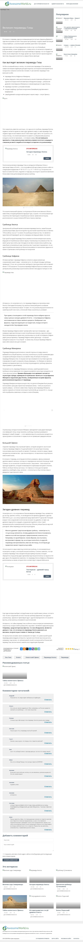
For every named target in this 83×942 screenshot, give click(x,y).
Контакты (76, 938)
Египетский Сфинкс (32, 657)
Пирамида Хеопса (50, 657)
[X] (27, 649)
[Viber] (33, 649)
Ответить (48, 700)
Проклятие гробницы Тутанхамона (64, 885)
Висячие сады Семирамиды (13, 884)
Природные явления (72, 4)
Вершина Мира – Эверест (72, 18)
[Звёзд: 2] (68, 649)
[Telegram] (39, 649)
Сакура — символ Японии (72, 45)
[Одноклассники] (24, 649)
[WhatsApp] (36, 649)
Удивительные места (58, 4)
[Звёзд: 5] (76, 649)
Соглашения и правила (42, 938)
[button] (52, 192)
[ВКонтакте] (21, 649)
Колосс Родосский (62, 910)
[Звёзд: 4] (72, 649)
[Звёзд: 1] (66, 649)
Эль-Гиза (8, 657)
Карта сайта (55, 938)
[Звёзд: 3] (70, 649)
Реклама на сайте (66, 938)
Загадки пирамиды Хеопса (36, 152)
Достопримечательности (41, 4)
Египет (18, 657)
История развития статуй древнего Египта (38, 911)
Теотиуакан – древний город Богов (37, 571)
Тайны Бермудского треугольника (70, 36)
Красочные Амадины (70, 54)
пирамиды (65, 657)
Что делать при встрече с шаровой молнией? (72, 27)
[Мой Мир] (30, 649)
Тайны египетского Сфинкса (13, 681)
